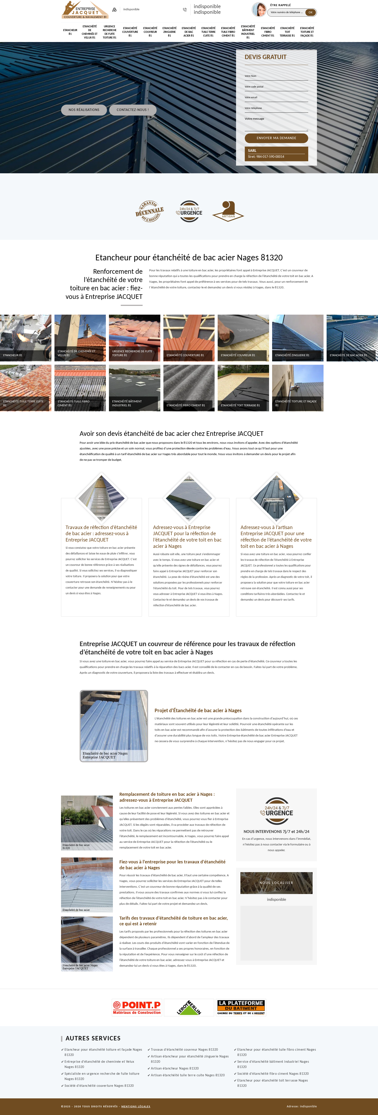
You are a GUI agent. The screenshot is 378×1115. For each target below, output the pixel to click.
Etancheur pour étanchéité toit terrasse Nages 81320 (272, 1083)
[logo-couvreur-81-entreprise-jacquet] (85, 9)
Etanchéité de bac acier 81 (189, 32)
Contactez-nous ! (133, 110)
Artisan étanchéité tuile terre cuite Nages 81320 (188, 1075)
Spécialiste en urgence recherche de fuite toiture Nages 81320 (102, 1076)
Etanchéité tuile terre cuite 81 (208, 32)
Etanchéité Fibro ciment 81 (268, 32)
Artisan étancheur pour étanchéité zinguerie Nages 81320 (190, 1059)
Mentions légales (135, 1106)
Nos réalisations (84, 110)
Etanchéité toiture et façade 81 (307, 32)
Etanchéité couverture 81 (130, 32)
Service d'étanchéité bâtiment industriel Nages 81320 (273, 1064)
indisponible (207, 6)
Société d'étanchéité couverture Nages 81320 (99, 1086)
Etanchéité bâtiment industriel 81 (248, 32)
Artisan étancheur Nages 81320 (175, 1068)
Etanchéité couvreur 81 (150, 32)
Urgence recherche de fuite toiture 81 (109, 32)
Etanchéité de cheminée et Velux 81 (89, 32)
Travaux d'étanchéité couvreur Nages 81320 (184, 1050)
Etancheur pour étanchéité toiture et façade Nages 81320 (103, 1052)
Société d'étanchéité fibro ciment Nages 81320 (273, 1074)
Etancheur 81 (70, 32)
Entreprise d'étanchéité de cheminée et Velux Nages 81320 (99, 1064)
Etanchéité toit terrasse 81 (287, 32)
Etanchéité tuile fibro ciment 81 (228, 32)
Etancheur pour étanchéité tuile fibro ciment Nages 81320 (276, 1052)
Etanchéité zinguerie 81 (170, 32)
